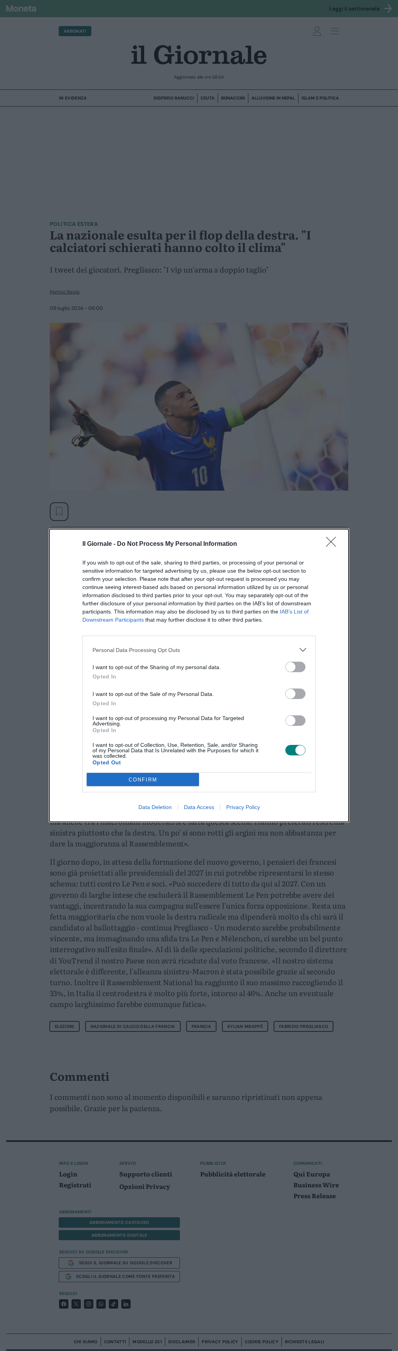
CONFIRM (143, 780)
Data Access (199, 807)
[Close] (333, 544)
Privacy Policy (243, 807)
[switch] (295, 667)
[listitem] (199, 650)
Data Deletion (155, 807)
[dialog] (199, 675)
